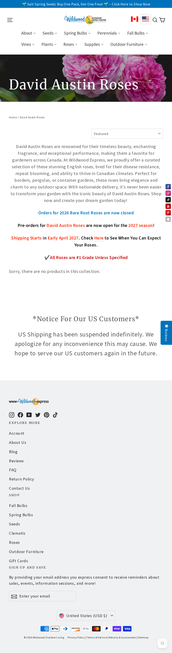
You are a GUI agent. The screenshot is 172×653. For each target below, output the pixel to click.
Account (16, 433)
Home (13, 117)
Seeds (14, 524)
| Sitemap (142, 637)
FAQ (13, 469)
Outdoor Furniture (26, 551)
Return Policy (21, 479)
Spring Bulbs (21, 514)
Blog (13, 451)
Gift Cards (18, 560)
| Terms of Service (96, 637)
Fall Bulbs (18, 505)
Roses (14, 542)
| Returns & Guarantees (122, 637)
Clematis (17, 533)
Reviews (16, 460)
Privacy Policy (76, 637)
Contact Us (19, 488)
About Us (17, 442)
